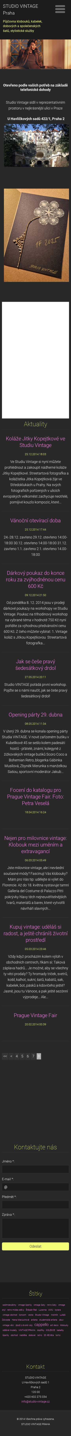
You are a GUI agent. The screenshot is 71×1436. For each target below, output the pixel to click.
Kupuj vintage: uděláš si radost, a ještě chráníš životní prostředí (36, 933)
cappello (41, 1324)
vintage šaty (39, 1305)
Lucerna (43, 1310)
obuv (61, 1320)
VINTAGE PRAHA (27, 1330)
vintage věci (8, 1325)
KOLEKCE (50, 1330)
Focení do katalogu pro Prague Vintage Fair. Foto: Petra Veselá (35, 796)
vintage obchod (10, 1315)
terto (58, 1335)
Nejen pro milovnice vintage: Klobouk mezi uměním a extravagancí (35, 844)
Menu (60, 9)
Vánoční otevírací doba (35, 521)
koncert (22, 1315)
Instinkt (54, 1315)
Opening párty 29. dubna (36, 715)
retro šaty (51, 1305)
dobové (32, 1335)
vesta (30, 1315)
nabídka (23, 1335)
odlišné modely (10, 1330)
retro (39, 1335)
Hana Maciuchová (20, 1320)
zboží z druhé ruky (24, 1325)
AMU (50, 1310)
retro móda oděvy (15, 1310)
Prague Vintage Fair (35, 1015)
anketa (34, 1320)
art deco (54, 1325)
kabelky (60, 1330)
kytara (58, 1310)
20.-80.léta (49, 1335)
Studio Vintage (42, 1315)
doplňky (40, 1330)
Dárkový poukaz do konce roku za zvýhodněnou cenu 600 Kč (35, 579)
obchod (14, 1335)
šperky (6, 1335)
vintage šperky (25, 1305)
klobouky (64, 1325)
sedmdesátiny (9, 1305)
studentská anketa (48, 1320)
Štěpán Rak (31, 1310)
